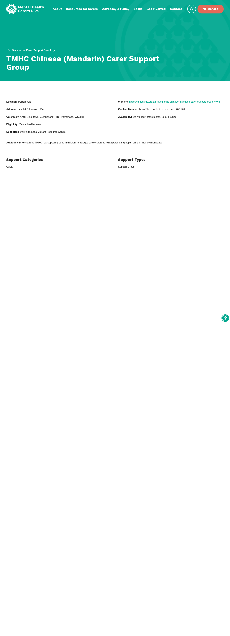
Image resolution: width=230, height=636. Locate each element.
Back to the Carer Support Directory (33, 50)
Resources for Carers (82, 9)
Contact (176, 9)
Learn (138, 9)
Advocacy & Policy (115, 9)
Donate (213, 9)
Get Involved (156, 9)
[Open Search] (191, 9)
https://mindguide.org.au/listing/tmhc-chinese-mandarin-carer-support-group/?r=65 (174, 101)
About (57, 9)
